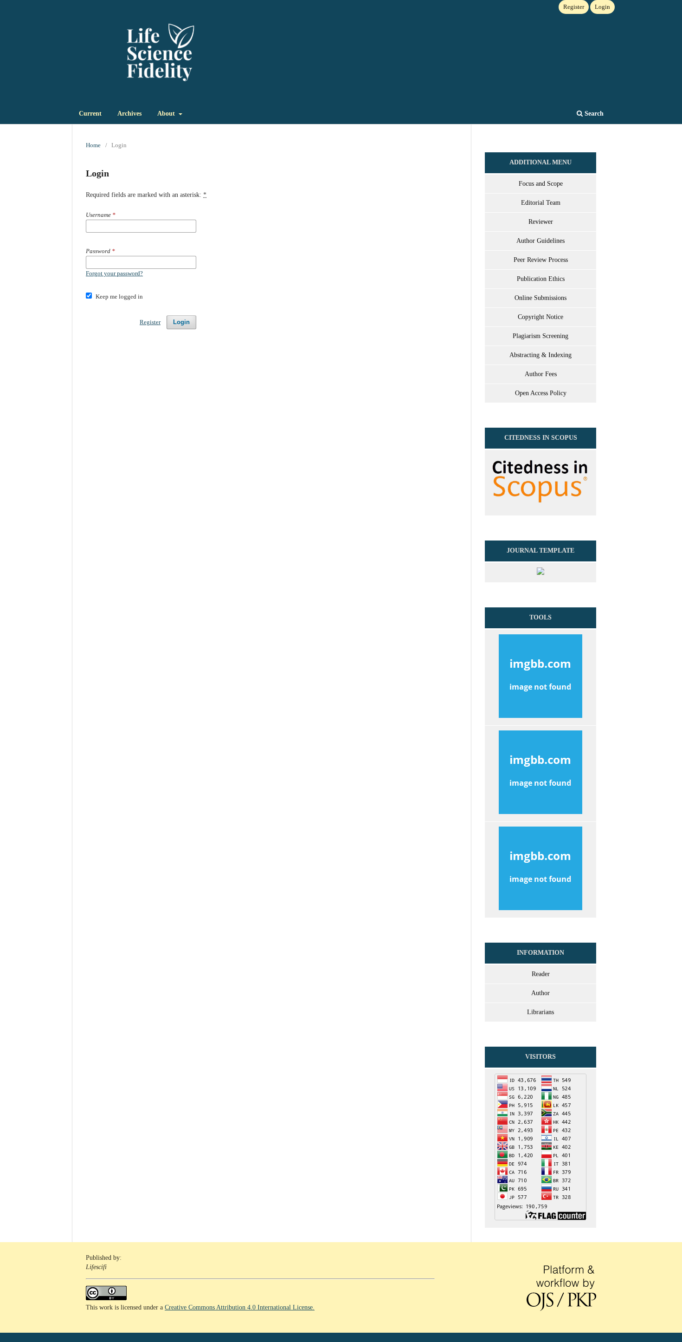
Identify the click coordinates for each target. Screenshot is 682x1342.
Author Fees (541, 374)
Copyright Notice (540, 316)
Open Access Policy (540, 393)
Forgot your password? (114, 273)
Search (593, 113)
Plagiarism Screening (540, 335)
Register (573, 6)
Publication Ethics (541, 278)
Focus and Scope (541, 183)
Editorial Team (540, 202)
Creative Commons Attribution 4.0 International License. (240, 1307)
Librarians (540, 1012)
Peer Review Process (541, 259)
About (167, 113)
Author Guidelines (540, 240)
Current (90, 113)
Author (540, 993)
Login (602, 6)
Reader (541, 974)
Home (93, 145)
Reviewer (540, 221)
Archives (129, 113)
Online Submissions (540, 297)
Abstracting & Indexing (540, 355)
